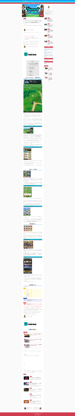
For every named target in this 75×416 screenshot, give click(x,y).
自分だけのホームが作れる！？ (32, 69)
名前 (24, 363)
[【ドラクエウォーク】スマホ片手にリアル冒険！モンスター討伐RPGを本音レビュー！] (33, 329)
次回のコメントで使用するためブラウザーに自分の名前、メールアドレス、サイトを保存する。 (33, 370)
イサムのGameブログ (25, 1)
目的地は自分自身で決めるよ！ (32, 68)
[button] (33, 96)
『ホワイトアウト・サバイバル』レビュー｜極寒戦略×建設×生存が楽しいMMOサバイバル (50, 78)
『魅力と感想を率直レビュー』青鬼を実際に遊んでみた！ (35, 377)
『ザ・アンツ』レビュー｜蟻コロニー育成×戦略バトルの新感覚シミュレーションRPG (50, 69)
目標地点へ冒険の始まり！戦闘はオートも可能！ (33, 64)
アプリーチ (34, 53)
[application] (32, 95)
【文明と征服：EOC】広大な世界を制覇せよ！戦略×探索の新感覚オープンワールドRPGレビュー (48, 55)
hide (33, 61)
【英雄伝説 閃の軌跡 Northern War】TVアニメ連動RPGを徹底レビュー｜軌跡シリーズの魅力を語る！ (48, 50)
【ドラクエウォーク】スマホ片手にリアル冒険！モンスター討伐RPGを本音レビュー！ (50, 26)
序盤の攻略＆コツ (31, 71)
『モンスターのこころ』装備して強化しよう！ (33, 65)
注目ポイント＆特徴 (31, 67)
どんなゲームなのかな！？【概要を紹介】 (33, 63)
